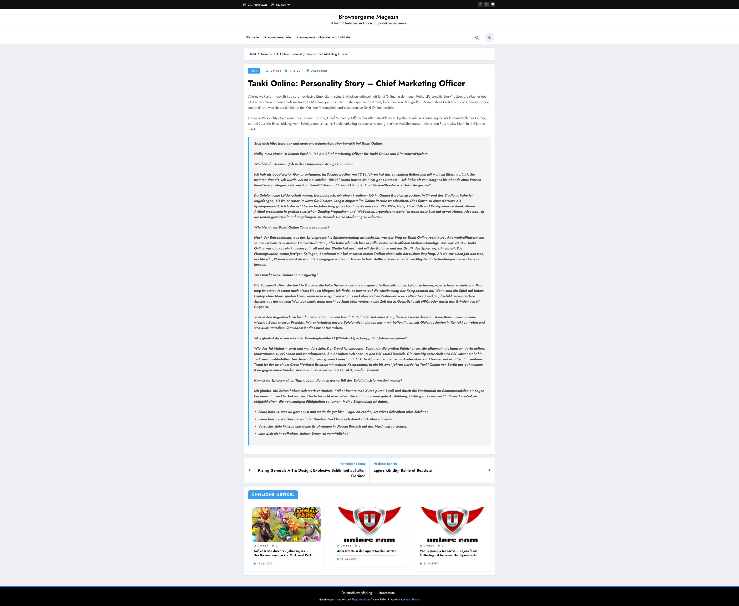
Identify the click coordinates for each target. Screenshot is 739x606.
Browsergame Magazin (369, 17)
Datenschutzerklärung (357, 592)
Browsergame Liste (277, 37)
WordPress (364, 599)
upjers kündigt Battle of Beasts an (404, 470)
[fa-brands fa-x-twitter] (486, 4)
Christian (276, 71)
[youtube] (493, 4)
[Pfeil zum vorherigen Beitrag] (249, 470)
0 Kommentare (319, 71)
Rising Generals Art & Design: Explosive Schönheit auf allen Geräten (312, 473)
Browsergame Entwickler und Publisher (324, 37)
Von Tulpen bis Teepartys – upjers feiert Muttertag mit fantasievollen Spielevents (448, 553)
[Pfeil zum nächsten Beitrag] (489, 470)
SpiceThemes (412, 599)
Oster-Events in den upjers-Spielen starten (366, 551)
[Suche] (477, 38)
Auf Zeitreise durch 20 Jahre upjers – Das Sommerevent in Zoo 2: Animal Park (283, 553)
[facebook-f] (480, 4)
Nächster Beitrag (385, 463)
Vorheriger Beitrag (353, 463)
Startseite (252, 37)
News (254, 71)
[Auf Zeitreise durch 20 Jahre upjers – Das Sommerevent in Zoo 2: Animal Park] (286, 524)
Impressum (387, 592)
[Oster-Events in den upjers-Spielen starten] (369, 524)
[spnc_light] (489, 37)
